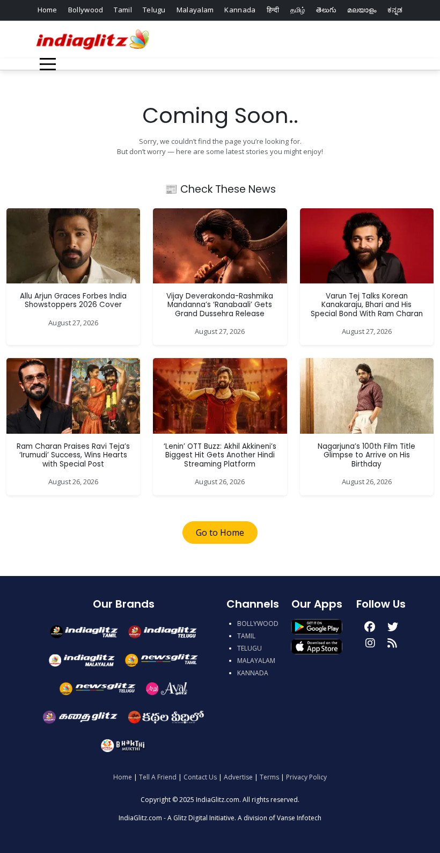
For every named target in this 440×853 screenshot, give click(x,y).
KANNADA (252, 672)
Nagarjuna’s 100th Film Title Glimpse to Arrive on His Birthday (366, 455)
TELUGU (249, 648)
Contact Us (200, 777)
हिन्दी (273, 9)
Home (47, 9)
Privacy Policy (306, 777)
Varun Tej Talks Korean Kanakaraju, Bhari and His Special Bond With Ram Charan (367, 305)
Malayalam (195, 9)
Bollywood (86, 9)
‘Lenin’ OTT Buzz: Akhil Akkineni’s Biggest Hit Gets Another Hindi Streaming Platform (220, 455)
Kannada (239, 9)
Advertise (238, 777)
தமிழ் (298, 9)
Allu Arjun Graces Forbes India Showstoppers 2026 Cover (73, 300)
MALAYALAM (256, 660)
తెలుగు (326, 9)
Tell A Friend (158, 777)
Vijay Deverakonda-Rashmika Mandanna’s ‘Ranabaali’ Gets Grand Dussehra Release (219, 305)
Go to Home (220, 532)
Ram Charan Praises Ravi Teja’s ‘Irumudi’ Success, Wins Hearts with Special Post (73, 455)
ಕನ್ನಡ (395, 9)
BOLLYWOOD (257, 623)
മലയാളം (361, 9)
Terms (269, 777)
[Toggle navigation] (47, 64)
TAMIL (246, 635)
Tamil (123, 9)
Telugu (154, 9)
